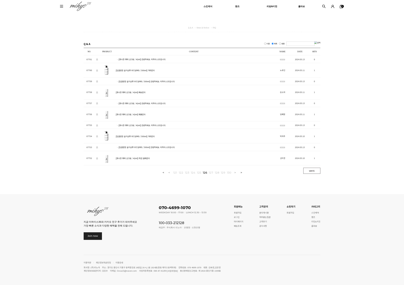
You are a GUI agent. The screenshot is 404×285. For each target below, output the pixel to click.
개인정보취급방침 (103, 262)
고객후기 (263, 221)
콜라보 (301, 6)
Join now (93, 236)
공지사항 (263, 225)
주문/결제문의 (144, 158)
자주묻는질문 (265, 217)
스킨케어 (208, 6)
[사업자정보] (172, 271)
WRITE (312, 170)
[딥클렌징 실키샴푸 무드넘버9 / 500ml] (131, 70)
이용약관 (87, 262)
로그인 (237, 217)
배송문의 (142, 92)
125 (199, 172)
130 (229, 172)
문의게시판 (264, 212)
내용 (283, 43)
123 (187, 172)
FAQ (214, 27)
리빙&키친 (272, 6)
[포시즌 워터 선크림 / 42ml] (130, 59)
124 (193, 172)
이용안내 (119, 262)
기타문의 (151, 70)
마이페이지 (238, 221)
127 (211, 172)
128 (217, 172)
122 (181, 172)
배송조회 (237, 225)
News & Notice (203, 27)
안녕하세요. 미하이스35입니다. (153, 59)
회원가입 (237, 212)
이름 (268, 43)
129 (223, 172)
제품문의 (142, 114)
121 (175, 172)
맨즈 (237, 6)
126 (205, 172)
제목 (275, 43)
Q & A (190, 27)
